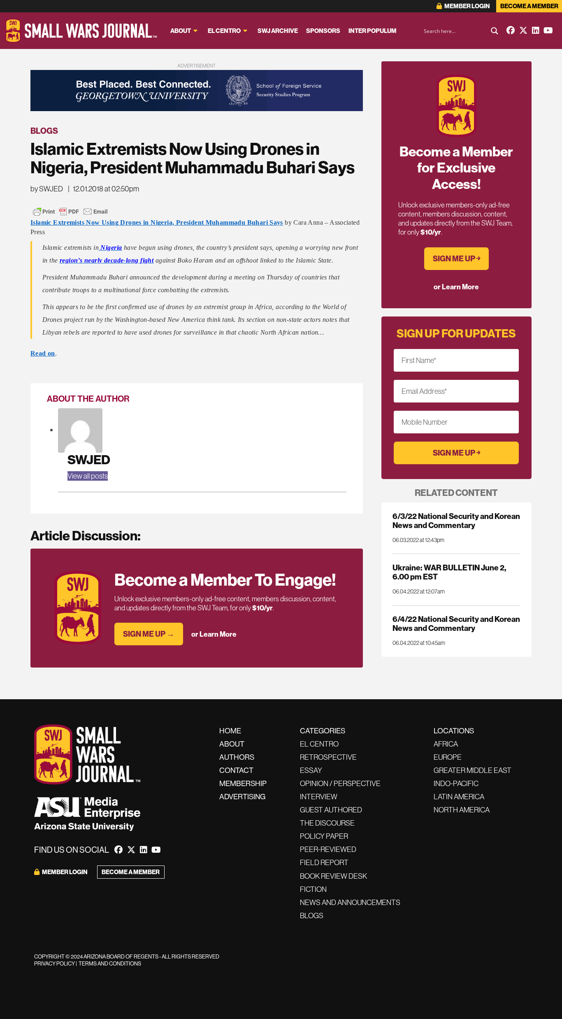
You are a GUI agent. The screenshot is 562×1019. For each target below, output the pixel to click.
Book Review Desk (333, 876)
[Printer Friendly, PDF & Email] (70, 211)
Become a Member (529, 6)
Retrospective (328, 757)
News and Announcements (350, 902)
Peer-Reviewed (328, 849)
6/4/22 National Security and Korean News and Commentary (456, 623)
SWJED (88, 459)
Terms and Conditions (110, 963)
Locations (454, 730)
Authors (236, 757)
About (180, 31)
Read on (42, 353)
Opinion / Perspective (340, 783)
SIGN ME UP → (148, 634)
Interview (318, 796)
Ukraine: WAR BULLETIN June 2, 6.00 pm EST (449, 572)
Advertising (242, 796)
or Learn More (214, 634)
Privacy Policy (54, 963)
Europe (448, 757)
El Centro (224, 31)
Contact (236, 770)
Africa (446, 744)
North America (462, 809)
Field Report (324, 862)
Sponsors (323, 31)
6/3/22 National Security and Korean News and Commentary (456, 520)
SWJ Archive (278, 31)
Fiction (313, 889)
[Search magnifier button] (495, 31)
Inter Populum (372, 31)
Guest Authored (331, 809)
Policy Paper (324, 836)
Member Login (467, 6)
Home (230, 730)
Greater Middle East (472, 770)
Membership (243, 783)
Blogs (44, 131)
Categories (322, 730)
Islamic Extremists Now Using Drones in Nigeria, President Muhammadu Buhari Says (156, 222)
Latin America (459, 796)
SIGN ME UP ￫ (456, 258)
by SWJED (46, 188)
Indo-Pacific (456, 783)
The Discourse (327, 823)
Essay (311, 770)
